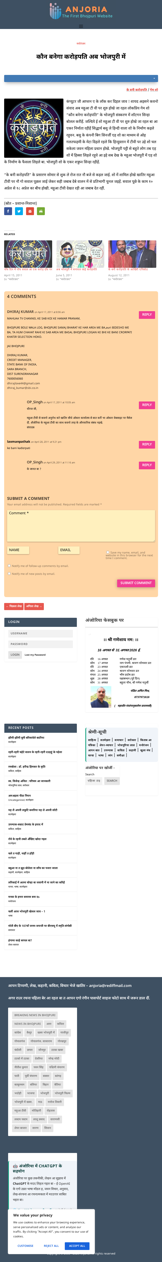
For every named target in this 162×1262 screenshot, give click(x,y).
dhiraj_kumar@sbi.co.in (22, 388)
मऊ (40, 1102)
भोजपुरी (44, 1093)
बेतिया (57, 1085)
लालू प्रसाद (39, 1119)
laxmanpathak (18, 442)
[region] (51, 1231)
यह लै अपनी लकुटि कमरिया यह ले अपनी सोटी (32, 810)
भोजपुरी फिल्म (62, 1093)
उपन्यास (108, 750)
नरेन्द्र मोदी (53, 1059)
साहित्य (18, 771)
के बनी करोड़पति (136, 90)
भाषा (16, 887)
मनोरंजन (81, 44)
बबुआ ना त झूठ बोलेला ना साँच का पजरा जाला (33, 868)
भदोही (17, 1093)
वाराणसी (55, 1119)
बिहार (46, 1085)
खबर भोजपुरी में (46, 1033)
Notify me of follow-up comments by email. (40, 566)
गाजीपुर (64, 1033)
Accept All (77, 1246)
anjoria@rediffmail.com (110, 986)
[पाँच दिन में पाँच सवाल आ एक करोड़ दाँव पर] (28, 254)
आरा (48, 1024)
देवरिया (39, 1059)
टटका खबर (57, 1050)
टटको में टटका (21, 1059)
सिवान (47, 1128)
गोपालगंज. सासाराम (41, 1041)
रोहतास (51, 1111)
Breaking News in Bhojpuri (34, 1015)
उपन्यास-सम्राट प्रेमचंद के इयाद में (25, 825)
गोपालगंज (19, 1041)
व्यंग (110, 756)
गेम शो (154, 90)
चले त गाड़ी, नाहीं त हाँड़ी (21, 854)
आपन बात (94, 750)
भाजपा (31, 1093)
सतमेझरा (12, 742)
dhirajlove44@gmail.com (23, 384)
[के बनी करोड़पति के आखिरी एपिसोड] (132, 254)
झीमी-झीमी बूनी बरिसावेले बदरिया (26, 738)
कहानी (11, 872)
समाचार (11, 930)
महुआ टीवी (20, 1111)
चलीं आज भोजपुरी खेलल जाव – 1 (26, 912)
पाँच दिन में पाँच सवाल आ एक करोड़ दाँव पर (28, 270)
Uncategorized (16, 800)
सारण (35, 1128)
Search (89, 775)
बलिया (33, 1085)
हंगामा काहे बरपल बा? (20, 941)
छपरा (30, 1050)
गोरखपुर (62, 1041)
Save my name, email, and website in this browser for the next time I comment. (129, 555)
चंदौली (17, 1050)
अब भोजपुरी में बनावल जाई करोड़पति (76, 270)
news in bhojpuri (27, 1024)
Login (15, 655)
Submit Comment (136, 583)
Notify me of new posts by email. (33, 574)
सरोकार (26, 785)
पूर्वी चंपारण (31, 1076)
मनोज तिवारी (55, 1102)
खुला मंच (145, 750)
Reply (147, 315)
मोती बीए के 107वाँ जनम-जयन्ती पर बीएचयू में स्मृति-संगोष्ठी (40, 926)
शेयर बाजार (20, 1128)
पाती (16, 1076)
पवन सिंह (38, 1067)
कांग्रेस (17, 1033)
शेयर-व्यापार (13, 944)
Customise (25, 1246)
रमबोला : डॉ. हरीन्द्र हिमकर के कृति (26, 767)
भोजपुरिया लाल (15, 785)
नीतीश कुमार (21, 1067)
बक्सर (46, 1076)
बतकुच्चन (19, 1085)
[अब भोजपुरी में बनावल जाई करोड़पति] (80, 254)
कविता (11, 771)
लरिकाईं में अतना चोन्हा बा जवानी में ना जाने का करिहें (36, 883)
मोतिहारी (36, 1111)
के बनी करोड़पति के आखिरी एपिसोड (128, 270)
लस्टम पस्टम (20, 1119)
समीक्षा (121, 756)
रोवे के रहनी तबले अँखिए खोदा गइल (27, 839)
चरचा (10, 887)
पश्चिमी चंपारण (57, 1067)
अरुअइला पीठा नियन (19, 796)
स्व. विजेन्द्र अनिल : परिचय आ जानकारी (29, 781)
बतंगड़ (58, 1076)
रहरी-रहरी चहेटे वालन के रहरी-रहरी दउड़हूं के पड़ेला (35, 752)
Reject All (51, 1246)
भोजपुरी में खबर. (23, 1102)
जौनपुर (42, 1050)
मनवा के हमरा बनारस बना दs (24, 897)
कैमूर (29, 1033)
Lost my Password (35, 655)
